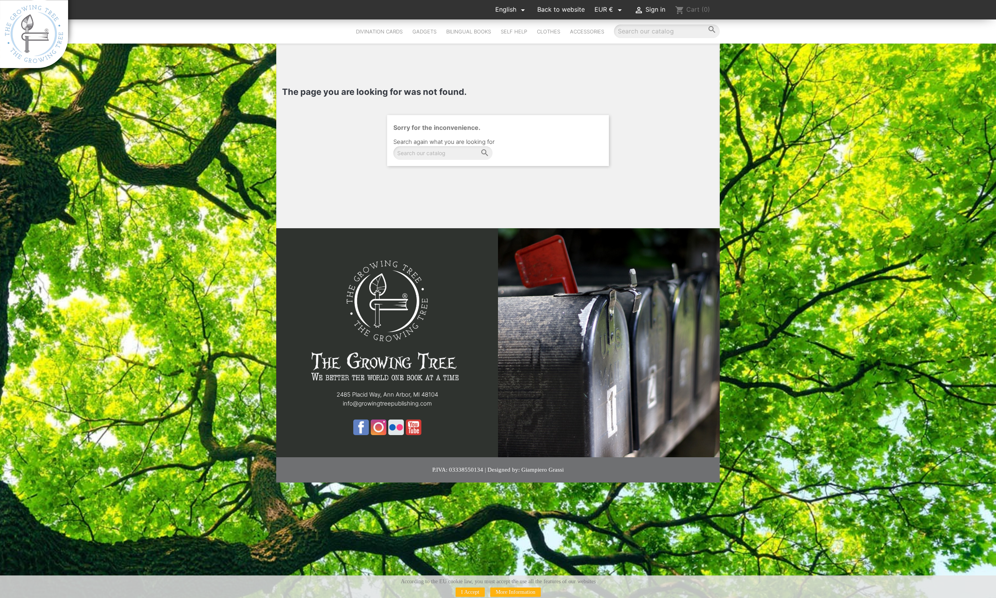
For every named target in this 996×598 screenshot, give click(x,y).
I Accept (470, 592)
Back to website (561, 9)
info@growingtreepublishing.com (387, 403)
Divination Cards (379, 31)
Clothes (548, 31)
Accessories (587, 31)
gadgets (424, 31)
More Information (515, 592)
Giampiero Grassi (542, 470)
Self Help (514, 31)
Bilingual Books (468, 31)
